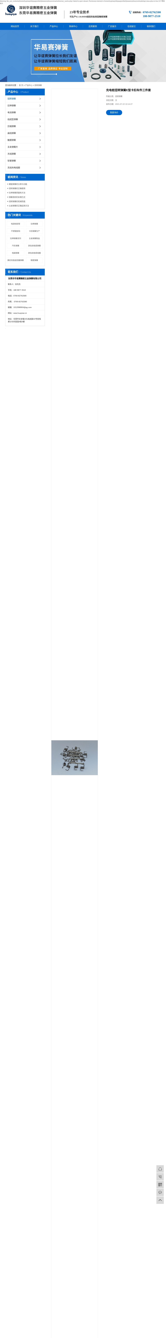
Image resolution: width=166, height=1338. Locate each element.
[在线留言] (160, 1192)
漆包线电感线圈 (34, 253)
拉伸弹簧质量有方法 (17, 193)
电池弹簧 (12, 112)
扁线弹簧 (12, 133)
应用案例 (93, 26)
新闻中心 (73, 26)
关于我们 (34, 26)
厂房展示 (112, 26)
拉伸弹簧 (12, 105)
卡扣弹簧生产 (34, 231)
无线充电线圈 (14, 168)
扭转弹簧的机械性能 (17, 201)
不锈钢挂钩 (15, 231)
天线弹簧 (12, 154)
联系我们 (151, 26)
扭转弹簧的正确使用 (17, 188)
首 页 (21, 85)
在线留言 (131, 26)
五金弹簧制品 (34, 238)
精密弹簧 (34, 260)
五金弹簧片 (13, 147)
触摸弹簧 (12, 140)
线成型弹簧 (13, 119)
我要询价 (114, 112)
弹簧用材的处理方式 (17, 197)
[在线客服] (160, 1169)
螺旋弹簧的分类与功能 (18, 184)
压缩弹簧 (12, 126)
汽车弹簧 (15, 246)
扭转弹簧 (38, 85)
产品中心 (54, 26)
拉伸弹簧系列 (15, 238)
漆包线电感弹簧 (34, 246)
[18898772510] (160, 1176)
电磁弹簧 (15, 253)
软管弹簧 (12, 161)
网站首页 (15, 26)
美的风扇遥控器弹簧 (15, 260)
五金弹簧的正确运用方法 (19, 206)
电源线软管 (15, 224)
